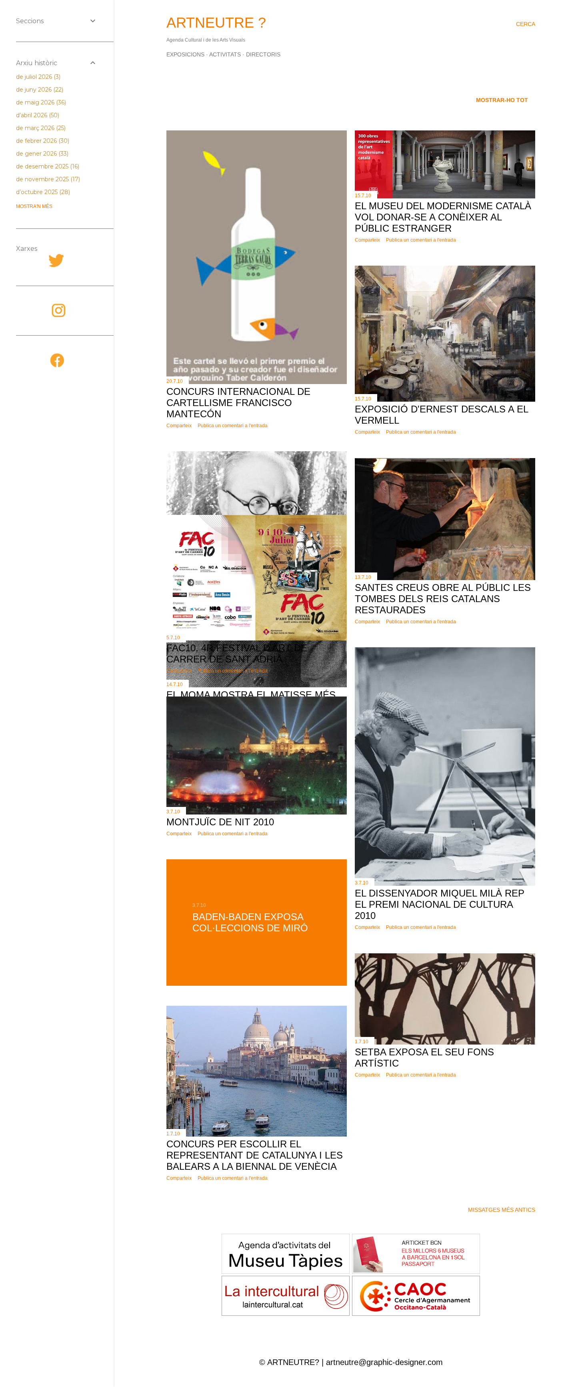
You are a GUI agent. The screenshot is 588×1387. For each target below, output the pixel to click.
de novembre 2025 (47, 179)
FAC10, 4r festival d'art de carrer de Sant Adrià (236, 653)
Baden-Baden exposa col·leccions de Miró (250, 922)
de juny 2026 (39, 89)
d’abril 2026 (37, 115)
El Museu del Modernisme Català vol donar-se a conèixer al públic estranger (443, 217)
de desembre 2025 (47, 166)
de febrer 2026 (42, 140)
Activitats (225, 54)
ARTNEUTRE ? (216, 22)
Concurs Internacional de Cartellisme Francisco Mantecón (238, 402)
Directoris (263, 54)
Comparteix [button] (179, 425)
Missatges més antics (501, 1210)
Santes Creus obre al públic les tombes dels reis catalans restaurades (443, 598)
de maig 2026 (40, 102)
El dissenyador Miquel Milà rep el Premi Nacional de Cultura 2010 (439, 904)
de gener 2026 (41, 153)
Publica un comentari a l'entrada (233, 425)
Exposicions (185, 54)
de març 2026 (40, 128)
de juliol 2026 (37, 76)
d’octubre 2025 (42, 192)
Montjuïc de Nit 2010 (220, 822)
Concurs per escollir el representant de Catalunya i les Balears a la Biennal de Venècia (254, 1155)
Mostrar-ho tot (502, 100)
